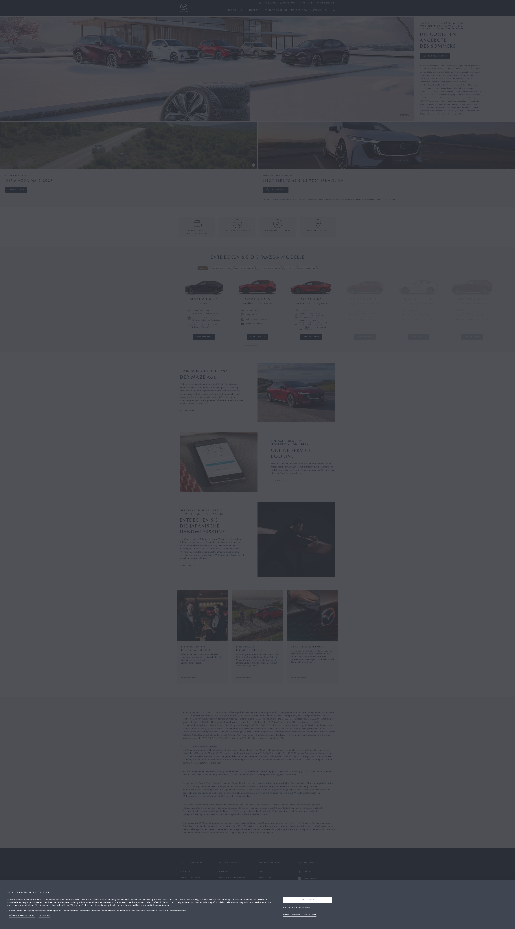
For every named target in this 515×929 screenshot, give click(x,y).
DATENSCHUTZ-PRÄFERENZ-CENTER (299, 914)
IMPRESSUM (44, 915)
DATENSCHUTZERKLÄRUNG (22, 915)
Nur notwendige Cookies (296, 907)
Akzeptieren (308, 900)
